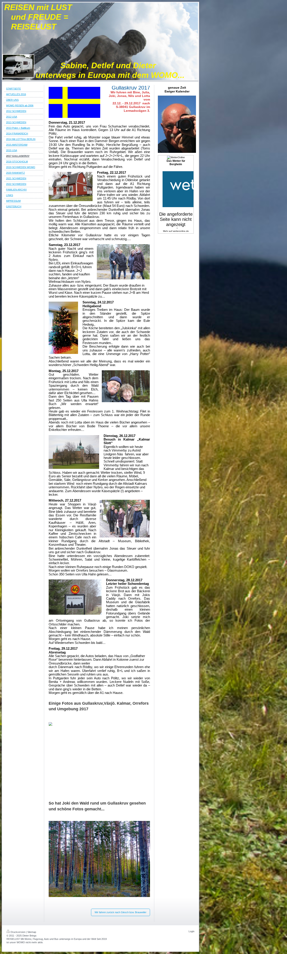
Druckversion (18, 932)
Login (191, 931)
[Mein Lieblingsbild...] (99, 862)
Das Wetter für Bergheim (176, 162)
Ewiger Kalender (177, 91)
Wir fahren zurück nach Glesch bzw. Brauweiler (120, 912)
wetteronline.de (181, 231)
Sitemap (31, 932)
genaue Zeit (177, 87)
